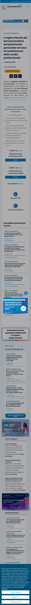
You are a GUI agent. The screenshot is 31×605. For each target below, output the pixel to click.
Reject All (15, 597)
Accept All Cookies (15, 602)
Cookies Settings (15, 592)
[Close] (29, 566)
